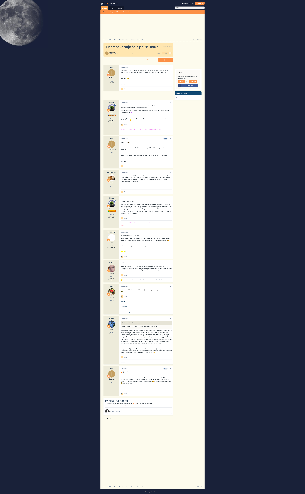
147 (112, 186)
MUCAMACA (111, 232)
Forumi (105, 12)
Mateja (111, 318)
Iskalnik (138, 12)
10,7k (112, 276)
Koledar (118, 12)
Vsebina (104, 8)
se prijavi (135, 403)
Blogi (111, 12)
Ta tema (197, 7)
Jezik (145, 492)
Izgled (150, 492)
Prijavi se (181, 81)
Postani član (200, 3)
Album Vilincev (124, 306)
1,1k (112, 246)
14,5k (112, 300)
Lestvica (130, 12)
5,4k (112, 332)
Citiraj (125, 88)
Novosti (112, 8)
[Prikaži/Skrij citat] (123, 322)
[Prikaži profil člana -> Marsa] (111, 107)
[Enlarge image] (128, 78)
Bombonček (111, 172)
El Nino (111, 263)
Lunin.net (119, 8)
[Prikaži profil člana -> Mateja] (111, 324)
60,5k (112, 118)
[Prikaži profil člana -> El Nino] (111, 268)
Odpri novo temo (151, 59)
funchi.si (123, 362)
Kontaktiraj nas (158, 492)
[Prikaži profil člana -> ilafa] (107, 53)
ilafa (114, 52)
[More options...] (170, 67)
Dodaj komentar (166, 59)
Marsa (111, 102)
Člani (124, 12)
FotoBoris (123, 301)
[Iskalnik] (203, 8)
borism (111, 286)
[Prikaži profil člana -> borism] (111, 292)
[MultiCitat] (122, 89)
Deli (159, 53)
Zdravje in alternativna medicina (127, 54)
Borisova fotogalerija (125, 312)
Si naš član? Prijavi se (187, 3)
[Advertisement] (152, 26)
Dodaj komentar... (118, 411)
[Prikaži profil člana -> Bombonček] (111, 177)
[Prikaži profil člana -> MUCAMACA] (111, 237)
